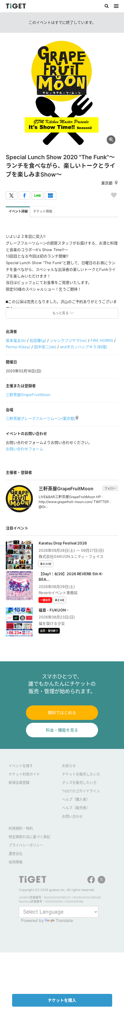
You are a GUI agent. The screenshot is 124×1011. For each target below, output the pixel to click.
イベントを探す (21, 766)
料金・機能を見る (62, 729)
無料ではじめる (62, 712)
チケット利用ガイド (24, 774)
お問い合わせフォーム (24, 448)
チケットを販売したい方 (81, 774)
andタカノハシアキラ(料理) (83, 346)
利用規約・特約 (21, 828)
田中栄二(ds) (45, 346)
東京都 (106, 183)
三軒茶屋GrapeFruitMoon (28, 394)
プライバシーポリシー (26, 845)
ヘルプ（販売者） (76, 808)
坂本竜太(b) (16, 340)
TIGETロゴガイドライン (81, 791)
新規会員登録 (19, 783)
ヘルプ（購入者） (76, 799)
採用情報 (15, 862)
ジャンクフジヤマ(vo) (68, 340)
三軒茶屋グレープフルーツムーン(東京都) (41, 418)
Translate (64, 920)
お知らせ (69, 766)
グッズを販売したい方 (79, 783)
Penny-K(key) (18, 346)
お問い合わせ (72, 816)
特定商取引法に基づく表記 (29, 837)
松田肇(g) (38, 340)
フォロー (110, 488)
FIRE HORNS (102, 340)
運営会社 (15, 854)
